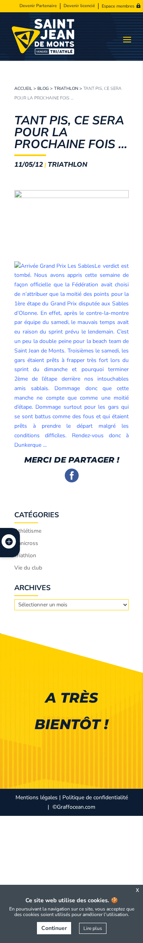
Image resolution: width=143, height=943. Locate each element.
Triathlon (66, 88)
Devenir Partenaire (38, 6)
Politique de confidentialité (95, 797)
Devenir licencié (79, 6)
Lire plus (92, 928)
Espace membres (118, 6)
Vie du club (28, 568)
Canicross (26, 543)
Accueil (23, 88)
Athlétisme (27, 531)
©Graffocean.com (73, 807)
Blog (43, 88)
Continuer (54, 928)
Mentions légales (36, 797)
